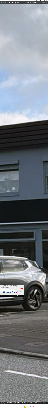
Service (30, 2)
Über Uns (28, 2)
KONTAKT (40, 0)
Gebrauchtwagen (43, 2)
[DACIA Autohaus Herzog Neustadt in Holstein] (17, 2)
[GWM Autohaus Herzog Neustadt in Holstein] (12, 2)
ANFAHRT (36, 0)
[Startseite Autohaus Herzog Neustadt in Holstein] (3, 3)
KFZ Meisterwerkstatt (34, 2)
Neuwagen (39, 2)
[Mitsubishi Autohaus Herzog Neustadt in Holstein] (9, 2)
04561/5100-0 (45, 0)
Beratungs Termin (19, 295)
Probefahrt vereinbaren (12, 295)
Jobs (46, 2)
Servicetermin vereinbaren (4, 295)
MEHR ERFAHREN (21, 288)
